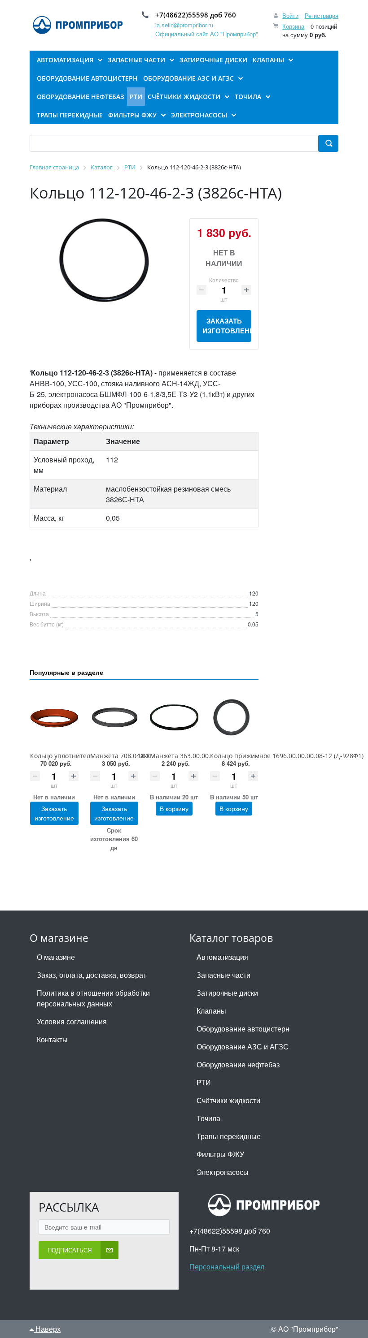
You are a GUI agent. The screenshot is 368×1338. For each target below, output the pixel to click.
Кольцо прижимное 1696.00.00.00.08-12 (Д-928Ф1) (287, 755)
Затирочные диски (227, 993)
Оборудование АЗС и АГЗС (243, 1046)
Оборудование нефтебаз (238, 1064)
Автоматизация (222, 957)
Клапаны (211, 1011)
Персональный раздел (226, 1266)
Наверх (47, 1329)
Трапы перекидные (229, 1136)
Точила (208, 1118)
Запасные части (223, 975)
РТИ (204, 1082)
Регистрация (321, 15)
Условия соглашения (72, 1021)
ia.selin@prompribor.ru (184, 25)
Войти (290, 15)
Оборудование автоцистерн (243, 1028)
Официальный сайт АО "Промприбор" (206, 34)
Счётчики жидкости (228, 1100)
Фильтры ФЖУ (220, 1154)
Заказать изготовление (226, 326)
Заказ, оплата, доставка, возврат (91, 975)
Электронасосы (223, 1172)
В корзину (174, 808)
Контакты (52, 1039)
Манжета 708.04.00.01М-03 (131, 755)
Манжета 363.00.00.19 (184, 755)
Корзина (293, 26)
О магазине (56, 957)
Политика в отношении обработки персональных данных (93, 998)
